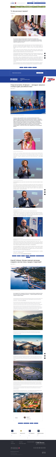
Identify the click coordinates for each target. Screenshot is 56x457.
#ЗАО (21, 67)
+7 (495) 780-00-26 (39, 442)
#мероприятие (34, 67)
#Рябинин (30, 67)
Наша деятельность (15, 8)
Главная (11, 8)
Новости (18, 8)
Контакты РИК (13, 443)
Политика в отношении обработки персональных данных (16, 454)
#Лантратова (28, 257)
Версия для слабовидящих (42, 1)
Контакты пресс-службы (22, 443)
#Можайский (25, 67)
